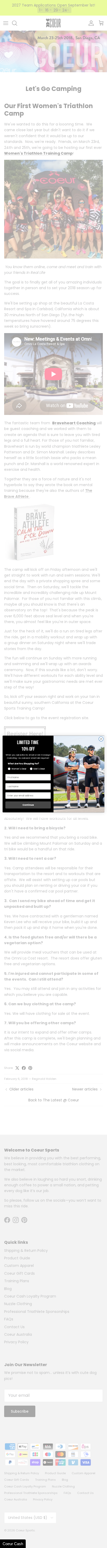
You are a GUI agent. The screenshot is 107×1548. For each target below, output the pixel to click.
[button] (13, 1543)
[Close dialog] (101, 739)
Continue (28, 805)
